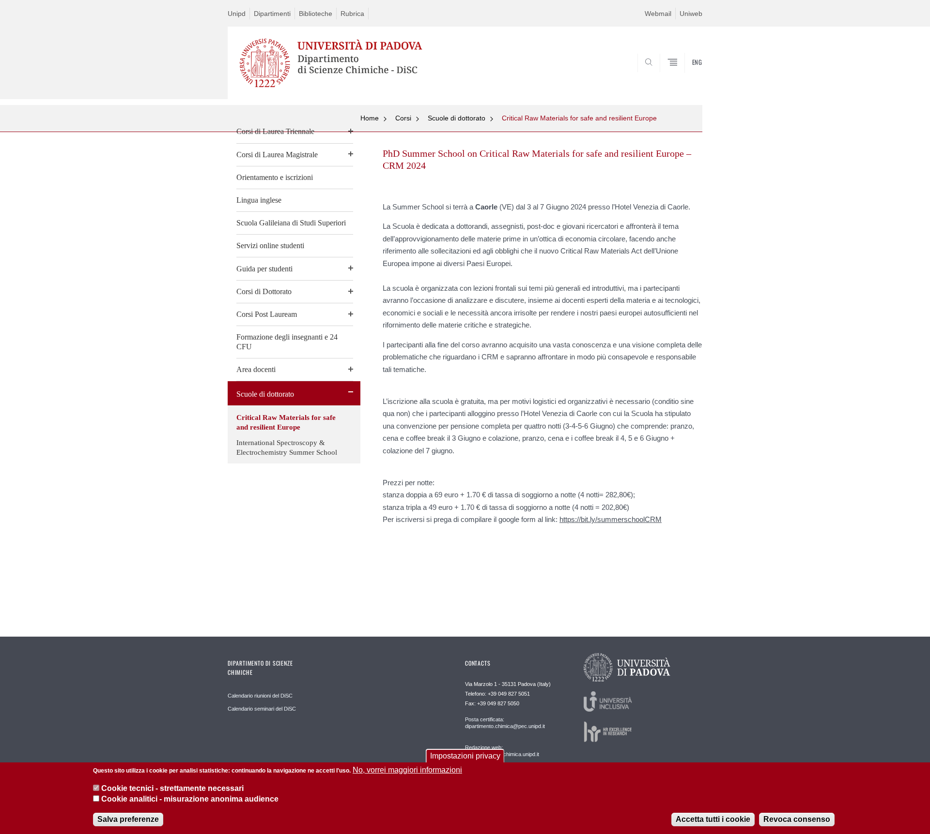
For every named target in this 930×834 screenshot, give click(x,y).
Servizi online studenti (270, 245)
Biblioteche (315, 13)
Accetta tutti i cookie (713, 819)
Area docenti (256, 369)
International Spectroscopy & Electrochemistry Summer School (286, 447)
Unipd (237, 13)
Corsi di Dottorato (264, 291)
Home (369, 118)
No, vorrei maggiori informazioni (407, 770)
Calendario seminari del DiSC (262, 709)
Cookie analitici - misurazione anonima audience (190, 799)
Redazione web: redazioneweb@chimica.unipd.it (502, 751)
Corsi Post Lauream (266, 314)
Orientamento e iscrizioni (274, 177)
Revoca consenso (796, 819)
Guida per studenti (264, 269)
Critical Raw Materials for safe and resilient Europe (286, 422)
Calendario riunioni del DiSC (260, 696)
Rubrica (352, 13)
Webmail (658, 13)
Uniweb (691, 13)
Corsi (403, 118)
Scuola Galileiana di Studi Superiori (291, 223)
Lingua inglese (258, 200)
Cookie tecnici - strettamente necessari (172, 788)
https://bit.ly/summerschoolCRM (610, 519)
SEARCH (685, 76)
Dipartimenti (272, 13)
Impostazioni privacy (465, 756)
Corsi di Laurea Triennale (275, 131)
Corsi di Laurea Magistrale (277, 154)
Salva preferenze (128, 819)
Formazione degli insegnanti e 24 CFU (287, 342)
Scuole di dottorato (265, 394)
